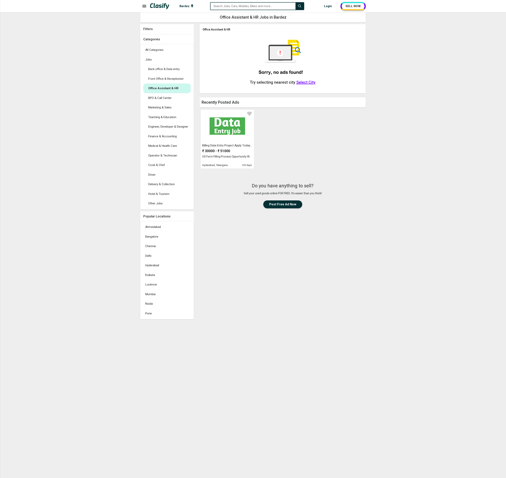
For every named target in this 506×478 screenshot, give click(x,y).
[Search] (299, 6)
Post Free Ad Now (282, 204)
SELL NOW (353, 6)
